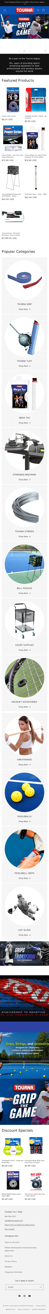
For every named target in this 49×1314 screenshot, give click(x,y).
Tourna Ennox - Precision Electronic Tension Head (11, 234)
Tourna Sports (14, 1306)
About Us (8, 1256)
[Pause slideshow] (46, 51)
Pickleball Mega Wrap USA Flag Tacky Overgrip (34, 1161)
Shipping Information (13, 1272)
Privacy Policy (11, 1261)
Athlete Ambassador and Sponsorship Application (20, 1249)
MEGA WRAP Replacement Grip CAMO (11, 1195)
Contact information (39, 1309)
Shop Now (23, 309)
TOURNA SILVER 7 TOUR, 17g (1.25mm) (35, 117)
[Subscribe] (40, 1287)
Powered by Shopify (27, 1306)
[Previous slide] (19, 51)
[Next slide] (29, 51)
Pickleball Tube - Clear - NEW (36, 194)
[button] (4, 10)
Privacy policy (41, 1306)
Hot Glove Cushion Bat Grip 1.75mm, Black (35, 1195)
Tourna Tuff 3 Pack (9, 116)
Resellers (8, 1267)
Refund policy (10, 1309)
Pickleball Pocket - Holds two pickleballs (13, 1161)
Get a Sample (10, 1229)
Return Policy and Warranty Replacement (20, 1225)
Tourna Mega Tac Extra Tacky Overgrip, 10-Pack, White (36, 156)
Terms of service (23, 1309)
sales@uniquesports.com (14, 1220)
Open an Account (12, 1242)
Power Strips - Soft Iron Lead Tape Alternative (12, 156)
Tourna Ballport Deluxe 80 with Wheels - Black (11, 195)
